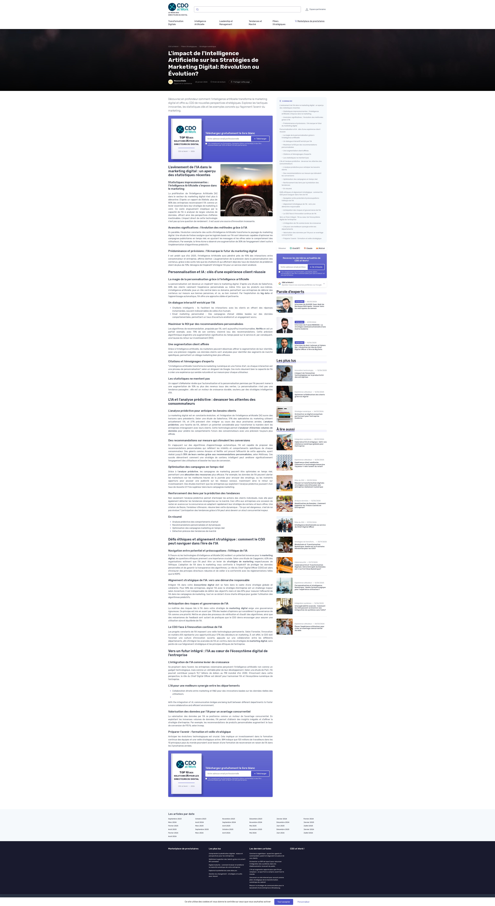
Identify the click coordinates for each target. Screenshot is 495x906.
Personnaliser (304, 902)
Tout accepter (283, 902)
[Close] (294, 434)
